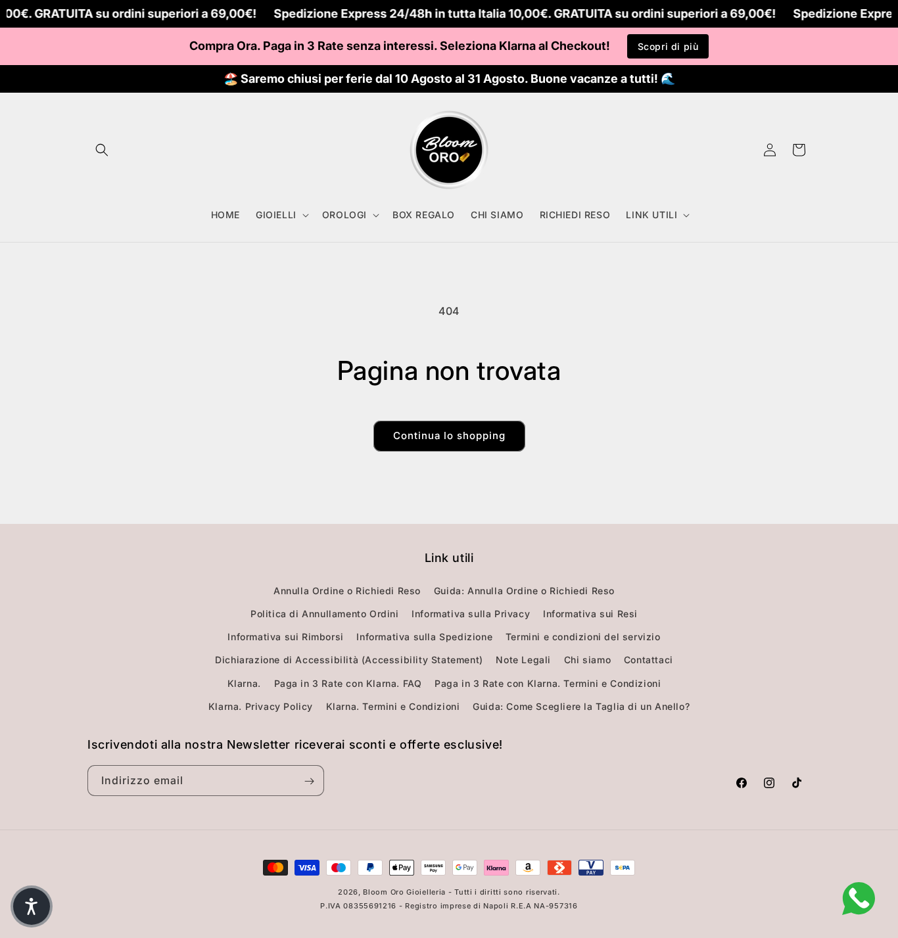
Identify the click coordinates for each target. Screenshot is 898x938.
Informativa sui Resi (590, 613)
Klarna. (244, 682)
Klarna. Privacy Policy (260, 705)
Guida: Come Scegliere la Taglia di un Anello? (581, 705)
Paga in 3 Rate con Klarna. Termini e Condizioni (548, 682)
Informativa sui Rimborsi (285, 636)
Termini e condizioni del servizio (583, 636)
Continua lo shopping (449, 435)
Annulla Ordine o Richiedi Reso (347, 590)
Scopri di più (668, 46)
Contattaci (648, 659)
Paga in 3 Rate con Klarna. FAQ (348, 682)
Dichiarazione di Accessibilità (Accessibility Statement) (349, 659)
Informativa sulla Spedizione (424, 636)
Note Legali (523, 659)
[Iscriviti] (309, 781)
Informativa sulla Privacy (471, 613)
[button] (101, 149)
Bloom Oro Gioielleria (404, 892)
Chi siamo (587, 659)
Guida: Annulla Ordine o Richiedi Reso (524, 590)
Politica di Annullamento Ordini (324, 613)
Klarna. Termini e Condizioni (393, 705)
